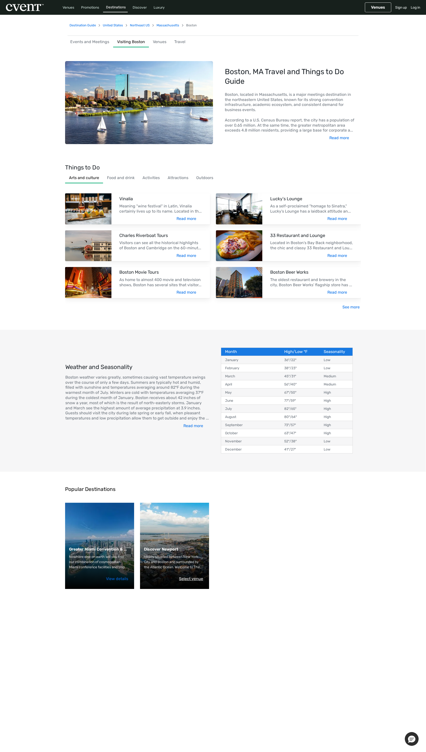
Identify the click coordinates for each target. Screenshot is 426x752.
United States (113, 25)
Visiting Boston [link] (131, 41)
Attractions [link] (178, 177)
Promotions (90, 7)
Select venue (191, 578)
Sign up (401, 7)
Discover (140, 7)
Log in (415, 7)
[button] (412, 739)
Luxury (159, 7)
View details (117, 578)
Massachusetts (168, 25)
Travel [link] (179, 41)
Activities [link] (151, 177)
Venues (68, 7)
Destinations (116, 7)
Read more (339, 137)
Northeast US (140, 25)
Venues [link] (159, 41)
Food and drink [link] (121, 177)
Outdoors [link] (204, 177)
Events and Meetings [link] (89, 41)
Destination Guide (83, 25)
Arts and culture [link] (84, 177)
